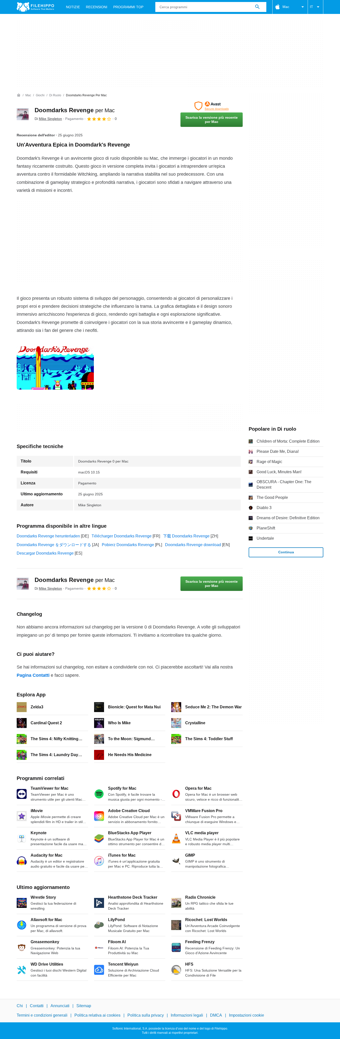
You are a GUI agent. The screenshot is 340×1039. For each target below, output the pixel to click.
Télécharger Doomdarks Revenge (122, 536)
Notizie (73, 7)
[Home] (19, 95)
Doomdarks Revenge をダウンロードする (54, 545)
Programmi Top (128, 7)
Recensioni (96, 7)
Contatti (37, 1006)
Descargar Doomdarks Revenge (45, 553)
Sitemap (83, 1006)
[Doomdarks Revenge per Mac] (23, 114)
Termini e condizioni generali (42, 1015)
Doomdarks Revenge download (193, 545)
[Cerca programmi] (257, 7)
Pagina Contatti (33, 675)
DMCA (216, 1015)
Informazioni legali (187, 1015)
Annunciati (60, 1006)
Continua (286, 552)
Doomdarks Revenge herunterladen (48, 536)
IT (311, 7)
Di (48, 119)
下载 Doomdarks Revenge (186, 536)
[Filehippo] (35, 7)
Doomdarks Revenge (75, 110)
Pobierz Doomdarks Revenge (128, 545)
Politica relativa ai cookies (97, 1015)
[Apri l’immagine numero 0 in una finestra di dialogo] (55, 368)
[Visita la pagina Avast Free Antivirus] (211, 106)
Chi (20, 1006)
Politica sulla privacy (145, 1015)
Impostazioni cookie (246, 1015)
